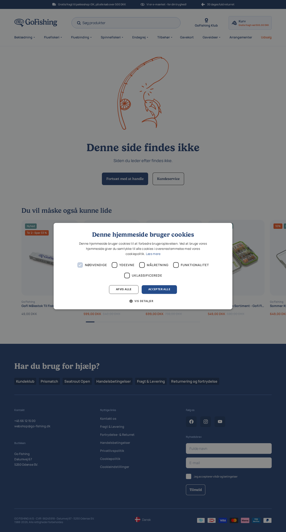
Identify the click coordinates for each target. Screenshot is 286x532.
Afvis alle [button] (124, 289)
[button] (143, 301)
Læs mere (153, 254)
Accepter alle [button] (159, 289)
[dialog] (143, 266)
